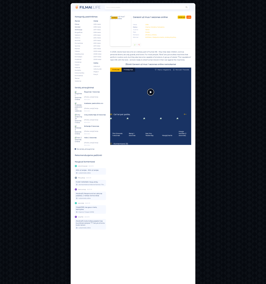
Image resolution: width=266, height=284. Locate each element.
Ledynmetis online (84, 173)
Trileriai (77, 51)
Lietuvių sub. (98, 69)
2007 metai (97, 56)
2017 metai (97, 29)
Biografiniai (78, 32)
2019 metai (97, 24)
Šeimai (77, 78)
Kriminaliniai (79, 75)
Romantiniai (79, 43)
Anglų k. (96, 71)
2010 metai (97, 48)
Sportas (77, 46)
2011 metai (97, 46)
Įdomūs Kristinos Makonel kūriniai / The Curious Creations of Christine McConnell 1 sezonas (91, 184)
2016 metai (97, 32)
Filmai (77, 24)
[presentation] (185, 114)
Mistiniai (77, 67)
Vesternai (78, 81)
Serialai (77, 27)
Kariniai (77, 48)
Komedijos (78, 56)
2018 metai (97, 27)
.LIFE (90, 7)
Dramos (77, 38)
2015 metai (97, 35)
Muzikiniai (78, 59)
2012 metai (97, 43)
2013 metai (97, 40)
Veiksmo (78, 35)
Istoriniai (77, 40)
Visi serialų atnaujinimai (85, 149)
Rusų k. (96, 74)
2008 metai (97, 54)
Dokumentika (79, 73)
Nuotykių (78, 70)
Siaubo (77, 65)
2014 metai (97, 38)
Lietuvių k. (97, 66)
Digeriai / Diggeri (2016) (86, 212)
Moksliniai (78, 62)
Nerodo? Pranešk (182, 70)
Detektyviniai (79, 54)
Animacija (78, 29)
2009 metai (97, 51)
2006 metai (97, 59)
